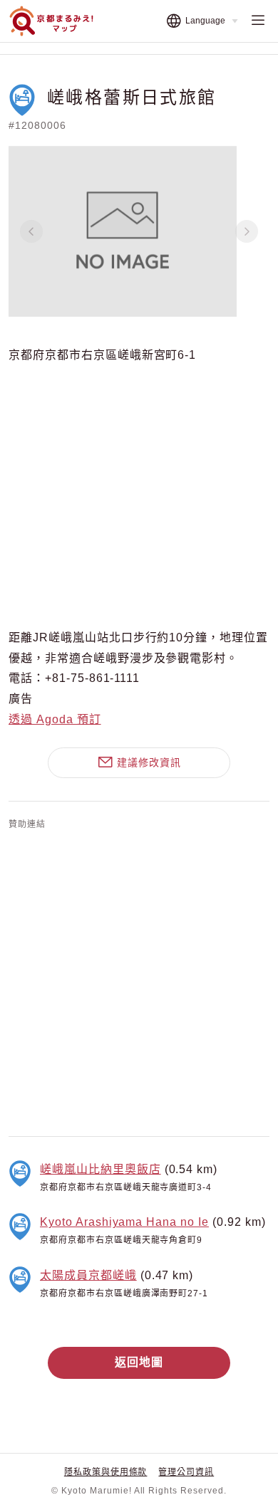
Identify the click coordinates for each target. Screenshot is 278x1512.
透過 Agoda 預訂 (55, 719)
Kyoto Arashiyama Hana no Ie (124, 1222)
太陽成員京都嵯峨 (88, 1275)
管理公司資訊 (186, 1472)
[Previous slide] (31, 231)
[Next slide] (246, 231)
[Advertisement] (139, 980)
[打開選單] (258, 21)
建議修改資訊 (149, 762)
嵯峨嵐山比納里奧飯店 (100, 1169)
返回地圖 (139, 1362)
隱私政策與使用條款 (106, 1472)
